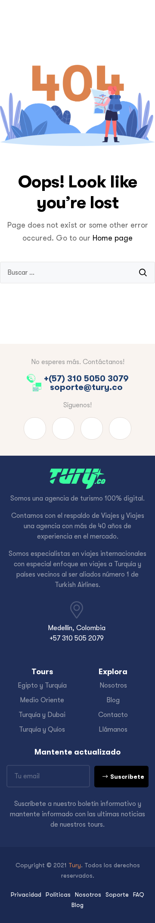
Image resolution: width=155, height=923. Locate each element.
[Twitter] (92, 428)
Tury (74, 865)
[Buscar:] (77, 272)
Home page (113, 238)
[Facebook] (35, 428)
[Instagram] (120, 428)
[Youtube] (63, 428)
